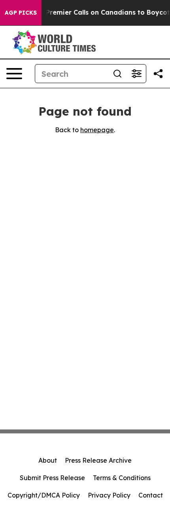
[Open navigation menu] (14, 74)
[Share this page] (158, 74)
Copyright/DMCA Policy (44, 495)
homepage (97, 130)
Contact (150, 495)
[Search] (117, 74)
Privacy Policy (109, 495)
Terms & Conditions (122, 478)
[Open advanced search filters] (136, 74)
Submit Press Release (52, 478)
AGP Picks (21, 12)
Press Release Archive (98, 460)
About (47, 460)
